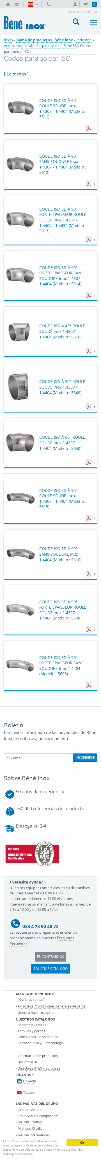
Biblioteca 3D (28, 1062)
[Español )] (33, 4)
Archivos (89, 128)
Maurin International (34, 1135)
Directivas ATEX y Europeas (39, 1068)
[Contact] (16, 4)
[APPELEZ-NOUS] (49, 4)
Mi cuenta (76, 4)
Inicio (8, 39)
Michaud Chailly (30, 1128)
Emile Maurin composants (38, 1116)
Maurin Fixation (30, 1122)
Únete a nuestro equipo (36, 1012)
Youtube (29, 1092)
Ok (82, 1143)
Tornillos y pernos (31, 1031)
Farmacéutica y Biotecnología (41, 1043)
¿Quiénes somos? (31, 999)
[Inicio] (8, 4)
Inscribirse (85, 757)
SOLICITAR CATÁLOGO (50, 968)
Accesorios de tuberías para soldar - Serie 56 (40, 45)
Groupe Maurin (30, 1109)
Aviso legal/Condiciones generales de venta (52, 1006)
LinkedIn (29, 1081)
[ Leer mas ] (16, 74)
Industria (83, 39)
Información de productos (38, 1055)
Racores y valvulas (32, 1025)
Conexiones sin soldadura (38, 1036)
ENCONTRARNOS (50, 956)
